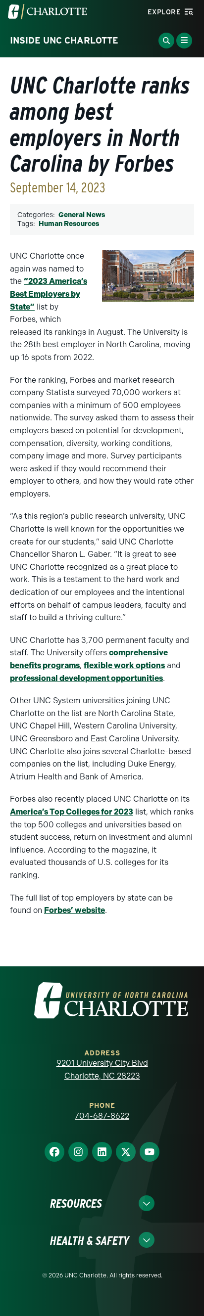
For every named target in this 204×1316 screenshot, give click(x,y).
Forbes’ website (74, 910)
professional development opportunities (86, 678)
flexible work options (124, 665)
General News (81, 215)
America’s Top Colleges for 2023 (71, 812)
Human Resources (69, 224)
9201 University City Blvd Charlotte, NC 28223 (102, 1069)
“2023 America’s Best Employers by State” (48, 293)
